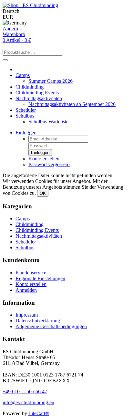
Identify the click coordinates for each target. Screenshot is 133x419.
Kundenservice (30, 272)
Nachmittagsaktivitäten (38, 98)
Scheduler (25, 110)
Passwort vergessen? (49, 164)
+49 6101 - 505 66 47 (25, 391)
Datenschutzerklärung (37, 320)
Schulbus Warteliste (48, 121)
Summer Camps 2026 (50, 81)
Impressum (26, 315)
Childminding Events (37, 92)
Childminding (29, 87)
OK (43, 193)
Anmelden (26, 290)
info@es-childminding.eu (28, 402)
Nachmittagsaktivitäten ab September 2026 (72, 104)
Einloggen (25, 132)
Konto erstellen (43, 158)
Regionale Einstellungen (40, 278)
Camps (22, 75)
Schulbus (24, 116)
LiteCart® (38, 413)
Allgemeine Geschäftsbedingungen (51, 326)
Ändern (10, 28)
